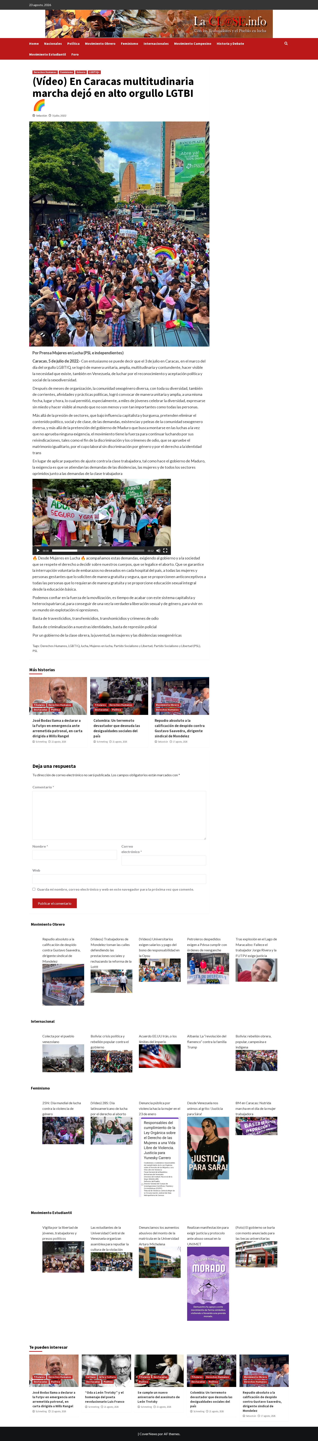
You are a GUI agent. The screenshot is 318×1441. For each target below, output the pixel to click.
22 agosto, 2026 (58, 741)
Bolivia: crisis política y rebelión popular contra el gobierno (110, 1041)
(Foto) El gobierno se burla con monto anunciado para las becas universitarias (255, 1232)
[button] (101, 517)
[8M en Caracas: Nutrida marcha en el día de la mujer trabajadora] (256, 1125)
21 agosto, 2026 (119, 741)
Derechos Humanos (45, 72)
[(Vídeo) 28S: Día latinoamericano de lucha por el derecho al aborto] (111, 1130)
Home (34, 43)
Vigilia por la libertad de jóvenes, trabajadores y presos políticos (60, 1232)
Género (81, 72)
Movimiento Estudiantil (47, 54)
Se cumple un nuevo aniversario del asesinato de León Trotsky (159, 1397)
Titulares (39, 704)
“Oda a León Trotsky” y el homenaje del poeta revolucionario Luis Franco (104, 1397)
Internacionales (156, 43)
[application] (101, 517)
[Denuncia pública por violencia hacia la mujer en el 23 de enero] (160, 1156)
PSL (35, 651)
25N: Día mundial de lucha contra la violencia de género (61, 1108)
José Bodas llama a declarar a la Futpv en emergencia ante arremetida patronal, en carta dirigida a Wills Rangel (57, 728)
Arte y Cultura (107, 1377)
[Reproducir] (38, 550)
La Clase (91, 1377)
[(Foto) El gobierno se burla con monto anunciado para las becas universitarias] (256, 1254)
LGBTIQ (74, 646)
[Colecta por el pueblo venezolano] (63, 1058)
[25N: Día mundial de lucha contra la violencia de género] (63, 1130)
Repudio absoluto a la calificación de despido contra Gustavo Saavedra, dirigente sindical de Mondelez (180, 728)
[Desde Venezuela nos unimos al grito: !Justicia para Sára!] (208, 1147)
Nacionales (53, 43)
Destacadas (40, 709)
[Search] (286, 43)
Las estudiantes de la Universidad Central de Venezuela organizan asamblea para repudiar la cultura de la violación (110, 1238)
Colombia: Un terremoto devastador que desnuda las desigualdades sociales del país (116, 728)
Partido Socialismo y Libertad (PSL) (177, 646)
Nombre (40, 846)
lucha (84, 646)
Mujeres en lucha (101, 646)
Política (73, 43)
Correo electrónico (131, 849)
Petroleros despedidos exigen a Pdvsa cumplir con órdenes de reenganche (207, 944)
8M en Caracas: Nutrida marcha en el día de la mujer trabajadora (256, 1108)
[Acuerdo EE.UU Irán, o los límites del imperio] (160, 1056)
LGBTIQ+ (94, 72)
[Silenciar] (158, 550)
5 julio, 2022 (59, 115)
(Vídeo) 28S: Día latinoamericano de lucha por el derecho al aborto (109, 1108)
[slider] (98, 551)
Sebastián (41, 115)
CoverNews (148, 1434)
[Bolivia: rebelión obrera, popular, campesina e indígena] (256, 1060)
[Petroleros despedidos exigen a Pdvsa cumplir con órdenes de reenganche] (208, 968)
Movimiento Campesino (192, 43)
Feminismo (129, 43)
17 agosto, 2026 (180, 741)
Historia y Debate (230, 43)
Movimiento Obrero (100, 43)
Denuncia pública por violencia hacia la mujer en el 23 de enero (159, 1108)
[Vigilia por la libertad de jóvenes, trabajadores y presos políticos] (63, 1256)
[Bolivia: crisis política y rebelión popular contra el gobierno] (111, 1061)
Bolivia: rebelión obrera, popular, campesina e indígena (253, 1041)
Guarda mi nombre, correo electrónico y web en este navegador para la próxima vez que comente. (115, 889)
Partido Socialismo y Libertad (133, 646)
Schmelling (41, 741)
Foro (75, 54)
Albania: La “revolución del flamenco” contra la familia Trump (206, 1041)
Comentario (43, 787)
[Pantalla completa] (165, 550)
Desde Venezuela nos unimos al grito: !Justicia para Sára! (205, 1108)
